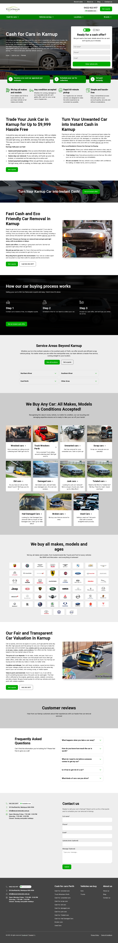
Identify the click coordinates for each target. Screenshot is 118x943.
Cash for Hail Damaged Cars (64, 918)
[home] (13, 9)
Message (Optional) (68, 849)
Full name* (66, 816)
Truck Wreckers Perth (62, 894)
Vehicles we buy (45, 17)
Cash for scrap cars (61, 901)
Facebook (25, 935)
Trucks (83, 894)
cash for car (10, 137)
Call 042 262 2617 (28, 264)
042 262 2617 (26, 687)
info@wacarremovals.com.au (19, 811)
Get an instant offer (91, 191)
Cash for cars (11, 17)
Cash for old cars (60, 905)
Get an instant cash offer (16, 324)
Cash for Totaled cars (62, 915)
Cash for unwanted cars (62, 898)
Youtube (31, 935)
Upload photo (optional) (70, 840)
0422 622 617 (13, 887)
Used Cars (58, 925)
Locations (77, 17)
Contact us (108, 2)
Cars (82, 891)
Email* (64, 832)
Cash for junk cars (61, 912)
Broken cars (59, 922)
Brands (106, 17)
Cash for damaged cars (62, 908)
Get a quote (106, 9)
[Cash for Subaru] (77, 604)
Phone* (65, 824)
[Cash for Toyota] (46, 612)
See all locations (52, 362)
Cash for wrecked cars (62, 891)
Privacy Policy (95, 935)
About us (90, 2)
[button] (13, 17)
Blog (98, 2)
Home (7, 55)
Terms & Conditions (106, 935)
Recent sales (78, 2)
